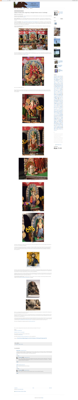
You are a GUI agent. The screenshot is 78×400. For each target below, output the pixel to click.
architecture (57, 79)
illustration (57, 101)
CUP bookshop (56, 90)
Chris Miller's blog (20, 334)
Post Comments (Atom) (20, 389)
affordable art (55, 77)
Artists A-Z (27, 8)
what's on (59, 127)
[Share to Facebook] (17, 343)
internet (54, 102)
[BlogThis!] (15, 343)
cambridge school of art (58, 86)
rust (54, 120)
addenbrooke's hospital (56, 76)
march (54, 107)
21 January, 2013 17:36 (26, 357)
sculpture (55, 121)
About (17, 8)
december (60, 90)
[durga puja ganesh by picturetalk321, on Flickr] (33, 122)
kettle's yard (56, 103)
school (56, 120)
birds (61, 83)
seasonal (60, 121)
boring (62, 84)
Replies (18, 368)
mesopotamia (60, 108)
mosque (55, 110)
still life (56, 124)
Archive (24, 8)
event (61, 93)
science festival (60, 120)
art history (56, 80)
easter (54, 93)
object (61, 113)
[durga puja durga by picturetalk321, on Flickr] (33, 85)
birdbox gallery (58, 83)
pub (59, 117)
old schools (57, 114)
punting (59, 118)
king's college (60, 103)
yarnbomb (55, 130)
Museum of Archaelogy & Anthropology (24, 277)
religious (62, 118)
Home (15, 8)
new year (55, 113)
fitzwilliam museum (56, 97)
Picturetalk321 (20, 357)
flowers (62, 97)
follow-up (61, 98)
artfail (57, 81)
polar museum (57, 116)
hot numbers (59, 100)
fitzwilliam (56, 96)
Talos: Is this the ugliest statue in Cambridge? (60, 66)
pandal (25, 16)
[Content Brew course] (58, 144)
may (57, 107)
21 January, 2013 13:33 (23, 350)
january (57, 102)
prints (57, 117)
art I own (59, 80)
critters (61, 89)
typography (59, 125)
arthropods (60, 81)
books (60, 84)
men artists (55, 108)
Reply (17, 354)
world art (61, 129)
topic (62, 124)
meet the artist (60, 107)
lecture (61, 104)
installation (61, 101)
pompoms (61, 116)
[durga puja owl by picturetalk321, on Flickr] (33, 179)
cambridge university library (57, 87)
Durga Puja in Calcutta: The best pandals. (19, 332)
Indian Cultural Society (32, 321)
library (57, 105)
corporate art (55, 89)
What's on (31, 8)
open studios (61, 114)
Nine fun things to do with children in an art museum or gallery (60, 61)
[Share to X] (16, 343)
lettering (55, 105)
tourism (56, 125)
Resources (21, 8)
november (58, 113)
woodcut (57, 129)
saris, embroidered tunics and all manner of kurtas (25, 319)
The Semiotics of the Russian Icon (25, 336)
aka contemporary (56, 78)
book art (57, 84)
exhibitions (59, 94)
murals (57, 110)
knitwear (55, 104)
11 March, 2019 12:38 (26, 370)
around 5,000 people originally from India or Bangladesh (30, 21)
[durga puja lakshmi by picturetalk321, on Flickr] (33, 155)
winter (59, 128)
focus (56, 98)
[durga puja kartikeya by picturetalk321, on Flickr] (33, 241)
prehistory (55, 117)
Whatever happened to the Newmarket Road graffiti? (60, 70)
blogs (54, 84)
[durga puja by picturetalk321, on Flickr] (33, 50)
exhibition (55, 94)
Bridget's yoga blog (26, 54)
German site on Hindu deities (18, 330)
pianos (54, 116)
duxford (61, 92)
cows (58, 89)
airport (61, 77)
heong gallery (55, 100)
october (54, 114)
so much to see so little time (58, 123)
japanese (60, 102)
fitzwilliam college (60, 96)
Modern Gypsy (18, 350)
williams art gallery (56, 128)
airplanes (59, 77)
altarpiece (61, 78)
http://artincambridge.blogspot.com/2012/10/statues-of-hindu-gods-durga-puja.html (32, 338)
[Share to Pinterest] (18, 343)
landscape (58, 104)
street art (59, 124)
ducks (54, 92)
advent (61, 76)
